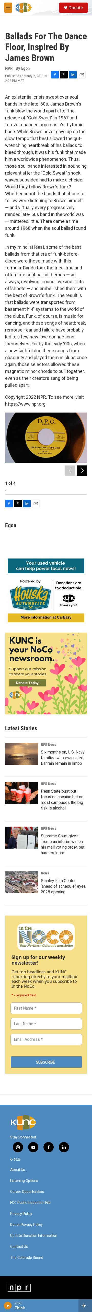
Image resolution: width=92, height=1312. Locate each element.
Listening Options (24, 1181)
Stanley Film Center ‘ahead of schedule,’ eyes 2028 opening (63, 886)
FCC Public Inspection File (30, 1203)
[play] (8, 1305)
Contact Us (19, 1247)
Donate (75, 7)
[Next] (82, 470)
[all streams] (85, 1305)
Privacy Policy (21, 1214)
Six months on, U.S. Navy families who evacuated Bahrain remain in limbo (63, 758)
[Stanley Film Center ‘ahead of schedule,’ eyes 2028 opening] (21, 882)
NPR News (48, 745)
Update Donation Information (33, 1236)
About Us (17, 1170)
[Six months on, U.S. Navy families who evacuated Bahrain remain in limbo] (21, 754)
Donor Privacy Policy (26, 1225)
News (45, 873)
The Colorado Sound (26, 1258)
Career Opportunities (27, 1192)
